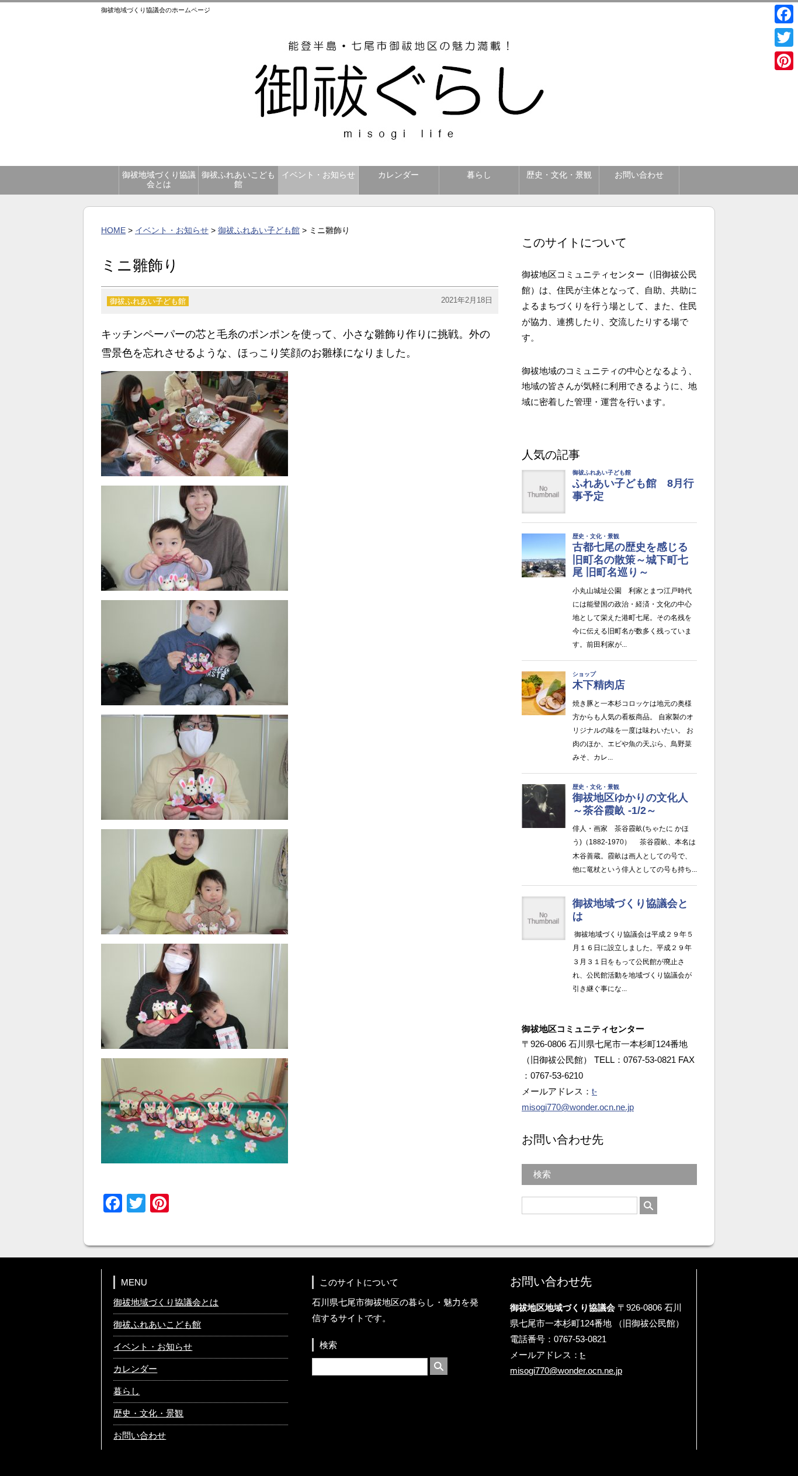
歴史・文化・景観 (559, 175)
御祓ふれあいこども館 (238, 180)
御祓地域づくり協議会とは (159, 180)
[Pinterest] (784, 60)
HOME (113, 230)
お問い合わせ (639, 175)
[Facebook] (784, 14)
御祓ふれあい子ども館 (259, 230)
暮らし (479, 175)
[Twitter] (784, 37)
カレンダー (398, 175)
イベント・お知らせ (318, 175)
